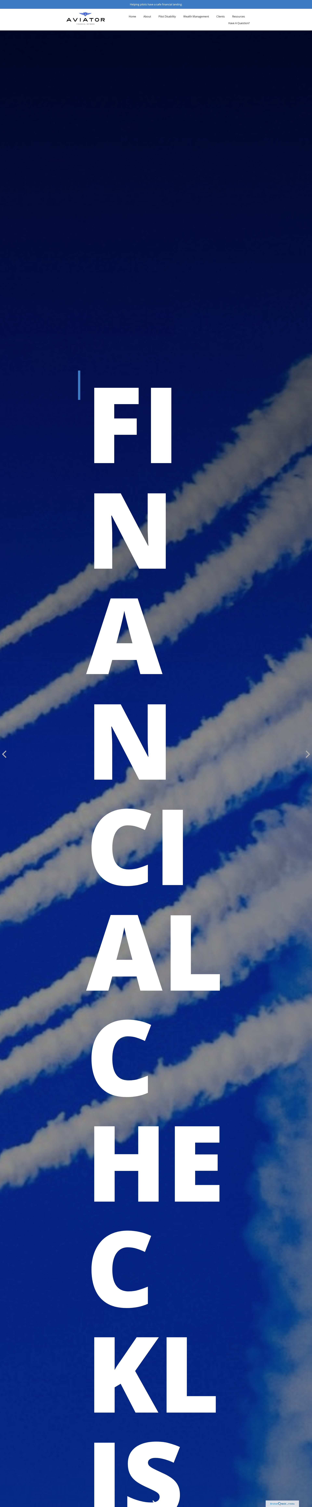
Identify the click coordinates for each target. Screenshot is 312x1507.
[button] (132, 16)
